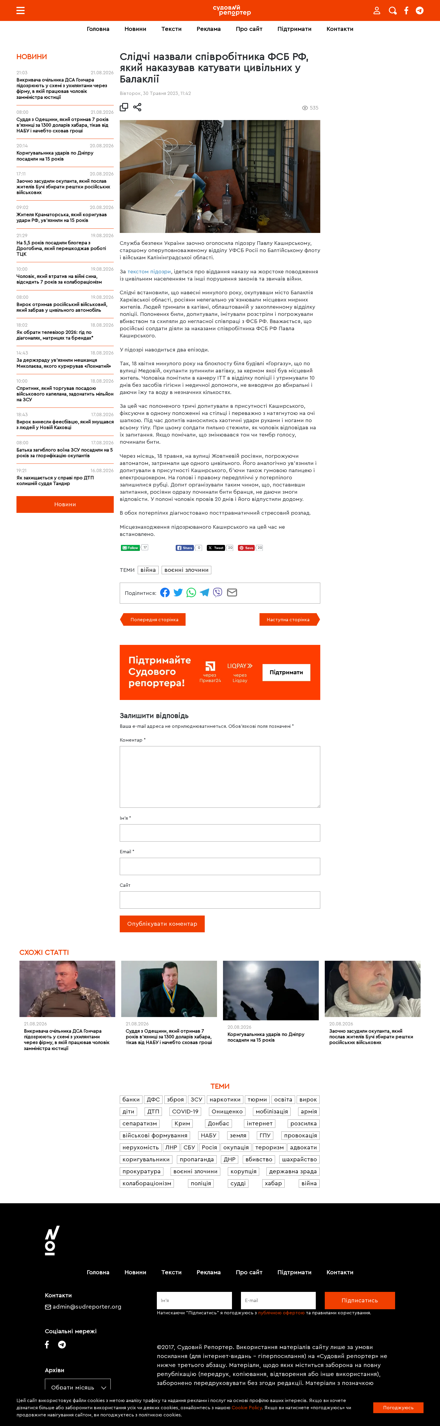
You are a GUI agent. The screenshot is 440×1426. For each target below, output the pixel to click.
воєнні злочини (186, 570)
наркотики (225, 1100)
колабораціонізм (146, 1183)
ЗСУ (196, 1100)
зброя (175, 1100)
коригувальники (146, 1160)
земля (238, 1136)
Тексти (171, 29)
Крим (182, 1124)
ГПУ (265, 1136)
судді (238, 1183)
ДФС (153, 1100)
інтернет (260, 1124)
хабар (273, 1183)
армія (309, 1112)
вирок (308, 1100)
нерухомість (140, 1148)
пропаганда (197, 1160)
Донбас (218, 1124)
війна (148, 570)
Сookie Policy (247, 1407)
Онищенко (227, 1112)
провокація (300, 1136)
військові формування (154, 1136)
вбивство (258, 1160)
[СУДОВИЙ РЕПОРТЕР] (232, 10)
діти (128, 1112)
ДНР (230, 1160)
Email (127, 851)
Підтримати (294, 29)
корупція (243, 1172)
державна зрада (293, 1172)
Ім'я (125, 818)
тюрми (257, 1100)
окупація (236, 1148)
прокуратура (141, 1172)
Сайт (125, 885)
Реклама (209, 29)
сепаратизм (139, 1124)
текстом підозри (149, 271)
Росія (209, 1148)
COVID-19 (185, 1112)
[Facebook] (406, 10)
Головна (98, 29)
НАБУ (208, 1136)
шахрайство (299, 1160)
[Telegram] (420, 10)
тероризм (269, 1148)
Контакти (340, 29)
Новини (135, 29)
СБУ (189, 1148)
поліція (201, 1183)
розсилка (303, 1124)
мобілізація (272, 1112)
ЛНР (171, 1148)
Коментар (133, 740)
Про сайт (249, 29)
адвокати (303, 1148)
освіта (283, 1100)
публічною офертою (281, 1312)
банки (131, 1100)
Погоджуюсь (398, 1407)
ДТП (153, 1112)
